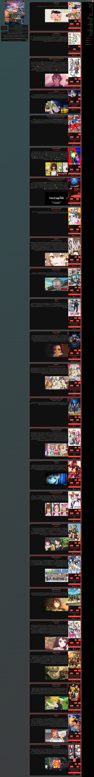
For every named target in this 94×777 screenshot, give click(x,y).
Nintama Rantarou (56, 270)
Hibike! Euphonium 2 (56, 557)
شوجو (74, 391)
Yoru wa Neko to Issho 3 (56, 209)
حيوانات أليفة (73, 231)
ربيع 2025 (91, 32)
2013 (69, 670)
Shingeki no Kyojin (56, 653)
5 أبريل (71, 382)
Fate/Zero (56, 462)
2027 (69, 46)
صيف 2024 (91, 27)
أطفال (73, 292)
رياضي (75, 139)
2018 (69, 21)
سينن (69, 83)
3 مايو (70, 21)
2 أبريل (71, 510)
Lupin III (56, 300)
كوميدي (79, 83)
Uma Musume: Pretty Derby (56, 493)
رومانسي (75, 83)
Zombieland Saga (56, 746)
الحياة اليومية (78, 51)
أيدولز (77, 770)
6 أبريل (71, 350)
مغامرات (76, 322)
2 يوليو (70, 196)
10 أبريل (71, 287)
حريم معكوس (77, 389)
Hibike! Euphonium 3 (56, 590)
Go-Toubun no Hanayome (56, 430)
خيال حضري (72, 171)
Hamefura (56, 365)
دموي (78, 677)
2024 (69, 226)
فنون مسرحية (72, 547)
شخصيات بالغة (75, 324)
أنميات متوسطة (90, 6)
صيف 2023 (91, 21)
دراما (78, 547)
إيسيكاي (70, 103)
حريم (72, 452)
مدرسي (72, 83)
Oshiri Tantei (56, 3)
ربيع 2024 (91, 26)
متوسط (76, 350)
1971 (69, 318)
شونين (73, 105)
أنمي (79, 21)
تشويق (70, 675)
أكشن (78, 103)
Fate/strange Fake (56, 149)
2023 (69, 196)
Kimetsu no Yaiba (56, 333)
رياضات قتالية (71, 139)
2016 (69, 575)
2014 (69, 703)
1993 (69, 287)
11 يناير (71, 447)
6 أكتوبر (71, 575)
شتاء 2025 (91, 31)
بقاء (72, 677)
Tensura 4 (56, 92)
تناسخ (76, 105)
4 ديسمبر (71, 226)
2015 (69, 79)
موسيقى (75, 547)
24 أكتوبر (71, 317)
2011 (69, 480)
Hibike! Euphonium (56, 525)
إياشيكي (70, 51)
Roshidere (56, 239)
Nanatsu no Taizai (56, 685)
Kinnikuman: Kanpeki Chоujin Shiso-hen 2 (56, 117)
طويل (76, 287)
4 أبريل (71, 78)
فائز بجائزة (75, 355)
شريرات (70, 389)
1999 (69, 733)
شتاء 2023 (91, 19)
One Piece (56, 716)
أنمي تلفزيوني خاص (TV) (77, 196)
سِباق (74, 517)
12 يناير (71, 134)
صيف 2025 (91, 33)
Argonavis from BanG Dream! (56, 399)
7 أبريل (71, 607)
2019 (69, 350)
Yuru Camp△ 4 (56, 34)
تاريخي (76, 357)
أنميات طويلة (91, 7)
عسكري (75, 677)
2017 (69, 640)
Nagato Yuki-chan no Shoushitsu (56, 59)
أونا (79, 226)
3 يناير (70, 166)
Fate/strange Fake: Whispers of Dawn (56, 179)
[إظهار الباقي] (14, 40)
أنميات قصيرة (91, 5)
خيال (73, 103)
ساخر (71, 770)
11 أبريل (71, 417)
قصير (75, 21)
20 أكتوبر (71, 733)
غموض (70, 322)
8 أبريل (71, 542)
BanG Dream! (56, 622)
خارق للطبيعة (71, 355)
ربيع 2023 (91, 20)
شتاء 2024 (91, 25)
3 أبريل (71, 98)
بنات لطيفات (73, 51)
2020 (69, 383)
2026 (69, 99)
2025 (69, 134)
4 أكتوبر (71, 763)
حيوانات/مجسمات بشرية (73, 515)
